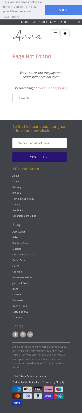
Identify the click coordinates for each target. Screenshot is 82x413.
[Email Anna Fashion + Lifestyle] (30, 334)
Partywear (17, 300)
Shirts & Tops (19, 306)
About (15, 175)
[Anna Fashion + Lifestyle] (27, 37)
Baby (15, 237)
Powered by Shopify (53, 382)
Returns (16, 193)
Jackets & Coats (20, 283)
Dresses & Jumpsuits (23, 254)
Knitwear (17, 294)
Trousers (17, 317)
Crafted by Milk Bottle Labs (26, 382)
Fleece (15, 266)
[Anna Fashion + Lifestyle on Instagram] (23, 334)
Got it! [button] (63, 9)
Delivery (16, 187)
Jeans (15, 288)
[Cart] (65, 33)
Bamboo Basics (20, 243)
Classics (16, 248)
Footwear (17, 271)
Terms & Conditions (23, 198)
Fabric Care (18, 260)
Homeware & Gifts (22, 277)
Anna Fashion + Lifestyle (34, 376)
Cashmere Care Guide (24, 215)
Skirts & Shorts (20, 311)
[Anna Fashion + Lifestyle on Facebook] (15, 334)
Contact (16, 181)
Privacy (16, 204)
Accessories (18, 231)
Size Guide (18, 210)
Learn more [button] (11, 16)
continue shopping (51, 88)
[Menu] (55, 33)
